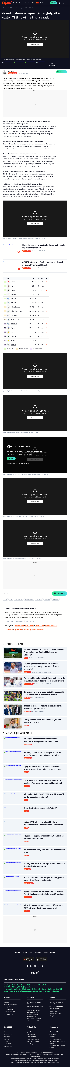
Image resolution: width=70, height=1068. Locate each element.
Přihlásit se (25, 463)
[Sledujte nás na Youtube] (42, 966)
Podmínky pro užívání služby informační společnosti (45, 1058)
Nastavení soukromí (42, 1060)
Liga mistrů (18, 629)
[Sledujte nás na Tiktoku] (38, 966)
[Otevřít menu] (66, 3)
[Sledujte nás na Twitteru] (35, 966)
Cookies (34, 1060)
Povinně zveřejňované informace (51, 1062)
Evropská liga (27, 629)
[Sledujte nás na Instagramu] (31, 966)
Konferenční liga (38, 629)
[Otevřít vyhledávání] (63, 2)
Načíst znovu (35, 44)
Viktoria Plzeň (19, 626)
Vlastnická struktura (52, 1060)
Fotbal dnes (9, 629)
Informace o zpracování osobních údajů (21, 1060)
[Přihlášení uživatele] (59, 2)
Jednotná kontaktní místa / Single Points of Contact (23, 1062)
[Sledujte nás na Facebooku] (27, 966)
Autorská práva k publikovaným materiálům (21, 1058)
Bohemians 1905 (51, 626)
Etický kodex (40, 1062)
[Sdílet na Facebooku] (4, 593)
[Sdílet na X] (7, 593)
